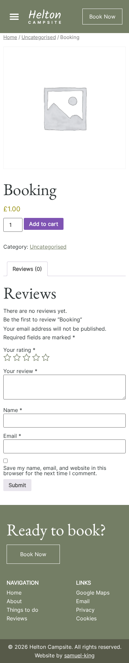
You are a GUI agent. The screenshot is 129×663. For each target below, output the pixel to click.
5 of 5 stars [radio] (46, 357)
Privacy (85, 609)
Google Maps (92, 592)
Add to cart (43, 224)
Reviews (17, 618)
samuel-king (79, 655)
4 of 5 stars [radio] (36, 357)
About (14, 601)
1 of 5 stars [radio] (7, 357)
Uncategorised (39, 37)
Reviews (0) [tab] (27, 269)
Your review (20, 371)
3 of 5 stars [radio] (26, 357)
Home (10, 37)
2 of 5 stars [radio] (17, 357)
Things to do (22, 609)
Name (12, 410)
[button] (14, 16)
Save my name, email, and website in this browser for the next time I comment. (54, 470)
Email (12, 435)
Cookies (86, 618)
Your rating (19, 349)
